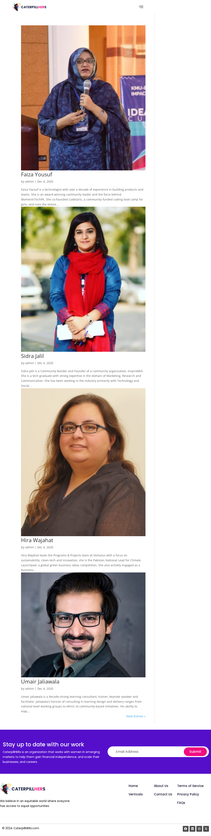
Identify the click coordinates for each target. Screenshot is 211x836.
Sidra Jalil (32, 356)
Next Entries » (135, 716)
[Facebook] (186, 829)
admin (29, 181)
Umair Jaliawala (40, 681)
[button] (141, 7)
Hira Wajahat (37, 540)
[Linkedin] (192, 829)
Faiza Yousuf (36, 174)
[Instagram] (199, 829)
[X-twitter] (206, 829)
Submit (195, 751)
